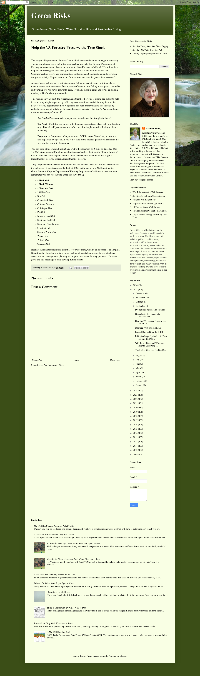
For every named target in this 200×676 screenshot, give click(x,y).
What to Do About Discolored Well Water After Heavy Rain (73, 558)
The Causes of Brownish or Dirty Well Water (54, 534)
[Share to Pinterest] (87, 267)
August (139, 355)
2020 (135, 407)
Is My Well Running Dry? (58, 631)
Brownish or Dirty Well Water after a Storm (53, 623)
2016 (135, 424)
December (140, 293)
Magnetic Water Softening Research (148, 203)
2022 (135, 398)
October (139, 301)
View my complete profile (141, 179)
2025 (135, 289)
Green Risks (51, 15)
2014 (135, 432)
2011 (135, 445)
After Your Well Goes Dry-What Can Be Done (54, 574)
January (139, 385)
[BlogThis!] (78, 267)
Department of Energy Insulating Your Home (149, 216)
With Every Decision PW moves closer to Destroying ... (149, 344)
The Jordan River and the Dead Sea (150, 350)
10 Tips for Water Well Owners (146, 206)
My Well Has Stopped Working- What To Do (54, 525)
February (140, 380)
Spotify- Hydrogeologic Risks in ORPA (150, 53)
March (139, 376)
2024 (135, 390)
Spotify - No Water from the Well (147, 49)
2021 (135, 403)
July (138, 359)
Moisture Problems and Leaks (148, 327)
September (141, 305)
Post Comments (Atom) (53, 364)
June (138, 363)
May (138, 368)
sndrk (104, 655)
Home (76, 359)
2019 (135, 411)
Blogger (123, 655)
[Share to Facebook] (84, 267)
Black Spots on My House (58, 591)
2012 (135, 441)
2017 (135, 420)
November (141, 297)
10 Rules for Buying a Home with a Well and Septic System (73, 543)
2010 (135, 449)
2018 (135, 415)
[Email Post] (70, 267)
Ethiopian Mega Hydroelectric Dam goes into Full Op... (151, 337)
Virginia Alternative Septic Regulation (149, 210)
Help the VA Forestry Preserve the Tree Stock (150, 322)
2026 (135, 285)
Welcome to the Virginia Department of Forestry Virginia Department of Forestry (71, 157)
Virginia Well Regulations (143, 199)
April (138, 372)
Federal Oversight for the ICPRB (149, 331)
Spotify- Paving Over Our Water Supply (150, 46)
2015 (135, 428)
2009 (135, 454)
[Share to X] (81, 267)
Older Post (115, 359)
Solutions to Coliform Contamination (148, 195)
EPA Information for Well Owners (147, 192)
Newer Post (37, 359)
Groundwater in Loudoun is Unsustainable (147, 315)
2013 (135, 437)
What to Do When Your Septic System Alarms (54, 583)
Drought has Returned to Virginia (150, 309)
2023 (135, 394)
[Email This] (75, 267)
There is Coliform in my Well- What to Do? (66, 607)
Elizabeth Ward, (153, 128)
